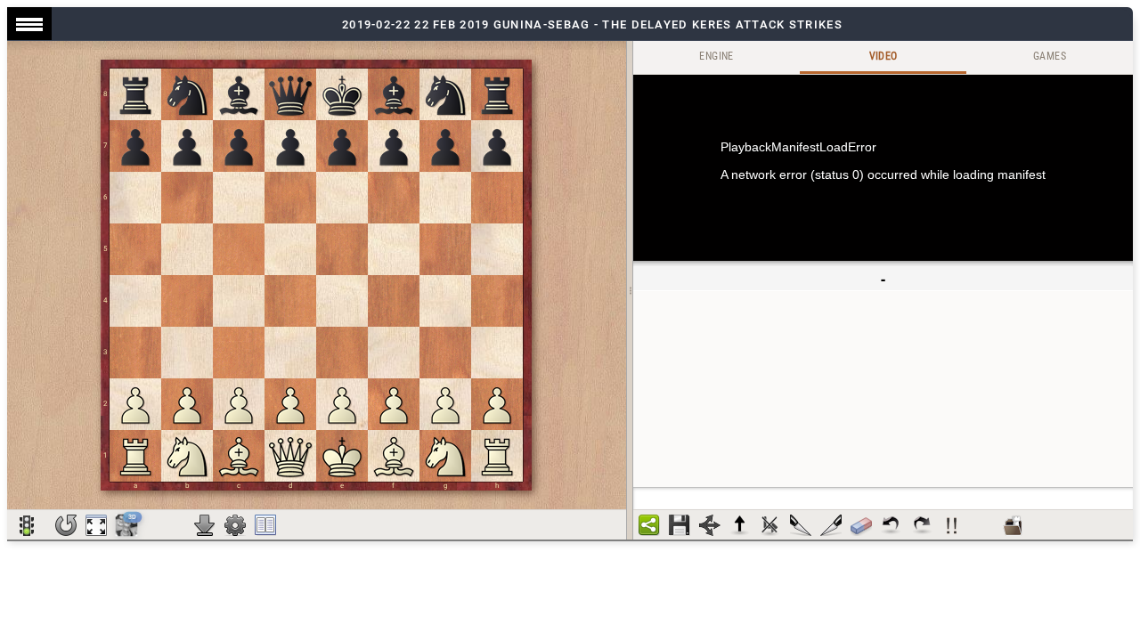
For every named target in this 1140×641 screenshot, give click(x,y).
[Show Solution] (26, 525)
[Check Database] (1012, 525)
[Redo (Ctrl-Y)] (921, 525)
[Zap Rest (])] (831, 525)
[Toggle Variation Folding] (710, 525)
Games (1049, 56)
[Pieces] (235, 525)
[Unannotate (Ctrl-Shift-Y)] (861, 525)
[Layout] (265, 525)
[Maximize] (96, 525)
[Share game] (649, 525)
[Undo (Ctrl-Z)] (891, 525)
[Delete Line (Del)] (770, 525)
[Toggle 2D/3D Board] (126, 524)
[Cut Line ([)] (800, 525)
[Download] (205, 525)
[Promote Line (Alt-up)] (740, 525)
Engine (716, 56)
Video (883, 56)
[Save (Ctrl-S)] (679, 525)
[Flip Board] (66, 525)
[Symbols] (952, 525)
